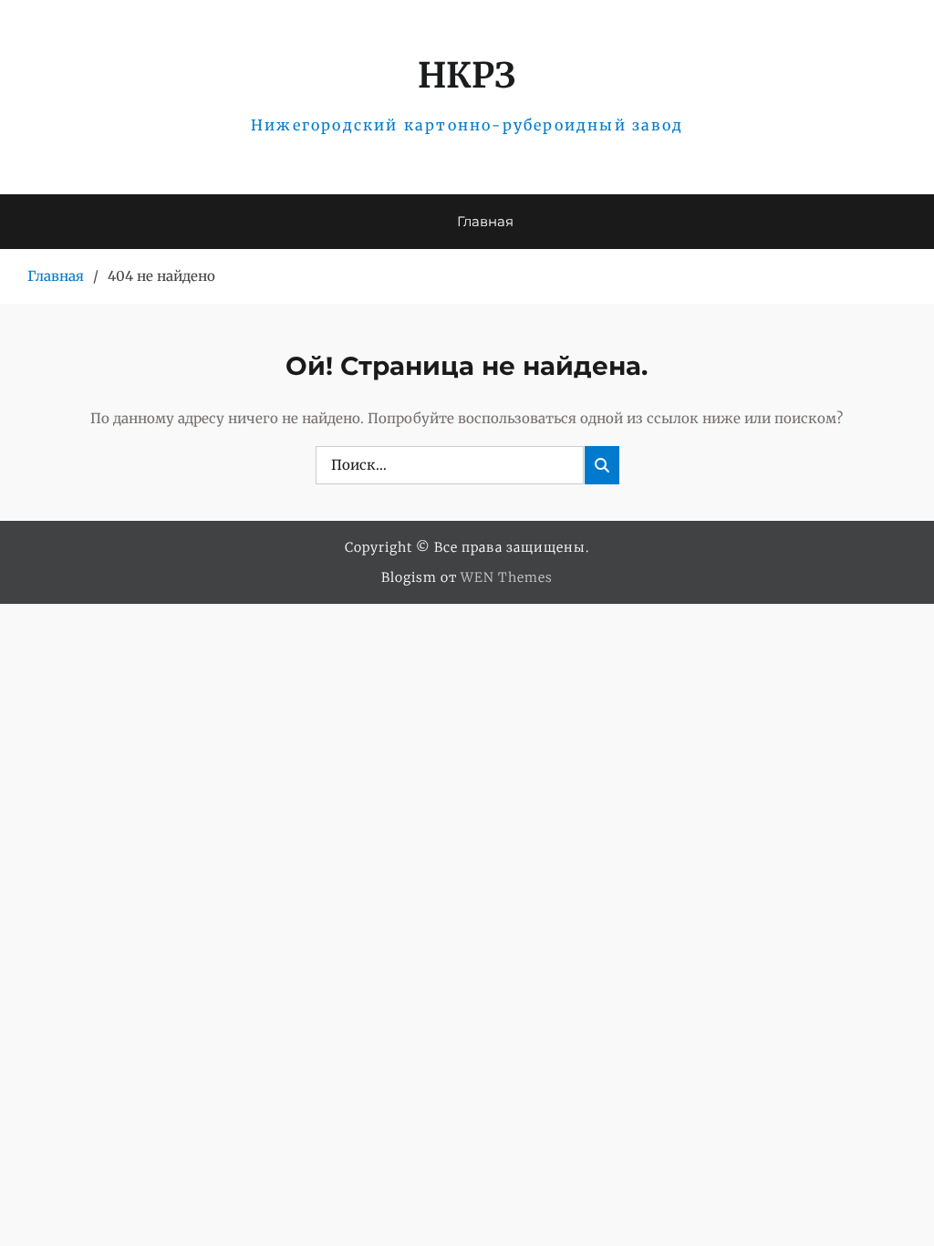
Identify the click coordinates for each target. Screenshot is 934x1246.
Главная (485, 221)
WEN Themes (507, 577)
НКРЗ (466, 75)
